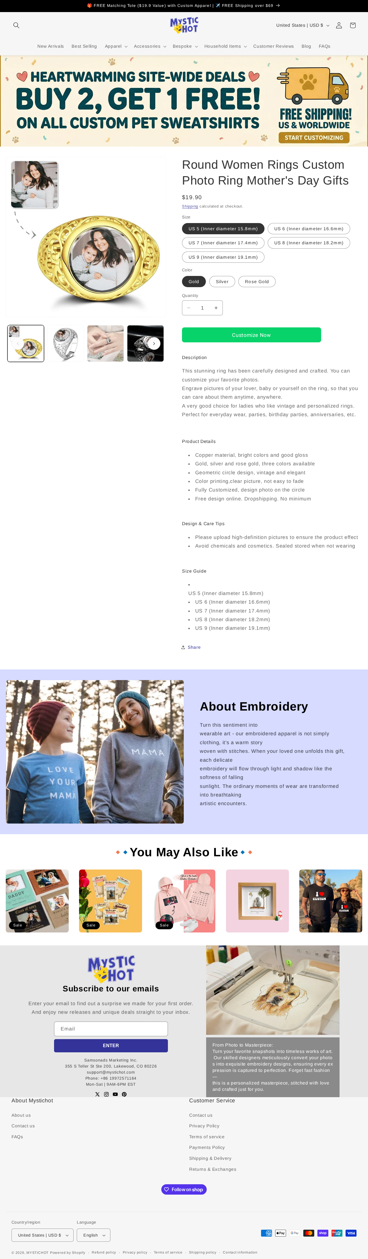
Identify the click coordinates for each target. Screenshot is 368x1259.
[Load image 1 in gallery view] (25, 343)
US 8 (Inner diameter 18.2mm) (309, 242)
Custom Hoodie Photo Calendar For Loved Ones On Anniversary (183, 940)
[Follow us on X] (97, 1094)
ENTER (111, 1045)
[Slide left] (18, 343)
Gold (194, 281)
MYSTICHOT (37, 1253)
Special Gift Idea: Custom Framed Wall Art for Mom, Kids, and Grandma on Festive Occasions (256, 943)
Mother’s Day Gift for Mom (105, 935)
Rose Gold (257, 281)
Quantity (190, 295)
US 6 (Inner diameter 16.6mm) (309, 228)
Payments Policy (207, 1147)
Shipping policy (202, 1252)
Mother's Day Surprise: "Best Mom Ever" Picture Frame (34, 938)
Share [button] (194, 647)
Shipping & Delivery (210, 1158)
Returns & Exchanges (213, 1169)
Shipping (190, 206)
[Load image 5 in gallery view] (105, 343)
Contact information (240, 1252)
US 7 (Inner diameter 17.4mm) (223, 242)
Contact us (23, 1125)
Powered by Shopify (67, 1253)
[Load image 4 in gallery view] (65, 343)
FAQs (17, 1136)
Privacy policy (135, 1252)
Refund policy (104, 1252)
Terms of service (207, 1136)
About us (21, 1115)
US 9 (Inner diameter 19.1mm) (223, 256)
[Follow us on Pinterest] (124, 1094)
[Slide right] (154, 343)
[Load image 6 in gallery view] (145, 343)
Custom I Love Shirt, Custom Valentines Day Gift (327, 938)
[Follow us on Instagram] (106, 1094)
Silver (222, 281)
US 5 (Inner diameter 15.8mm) (223, 228)
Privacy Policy (204, 1125)
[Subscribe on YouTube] (115, 1094)
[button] (16, 25)
